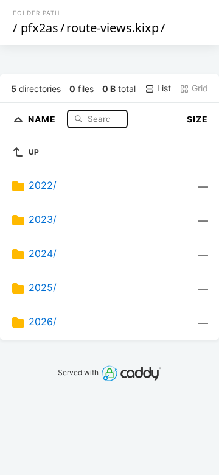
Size (197, 119)
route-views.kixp (112, 27)
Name (43, 118)
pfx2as (39, 27)
